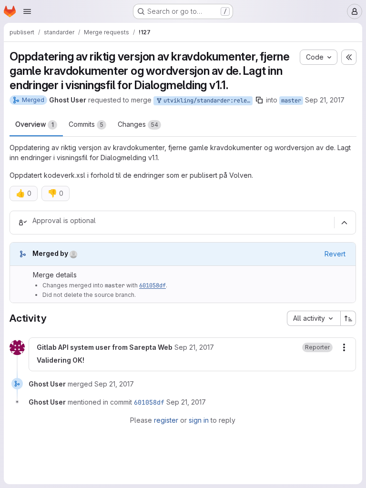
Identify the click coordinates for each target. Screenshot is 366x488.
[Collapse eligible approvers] (344, 222)
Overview (34, 124)
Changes (138, 124)
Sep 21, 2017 (325, 100)
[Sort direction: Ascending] (348, 318)
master (291, 100)
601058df (152, 285)
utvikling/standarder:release (206, 100)
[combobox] (313, 318)
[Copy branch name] (259, 100)
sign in (199, 420)
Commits (86, 124)
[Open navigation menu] (27, 11)
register (166, 420)
